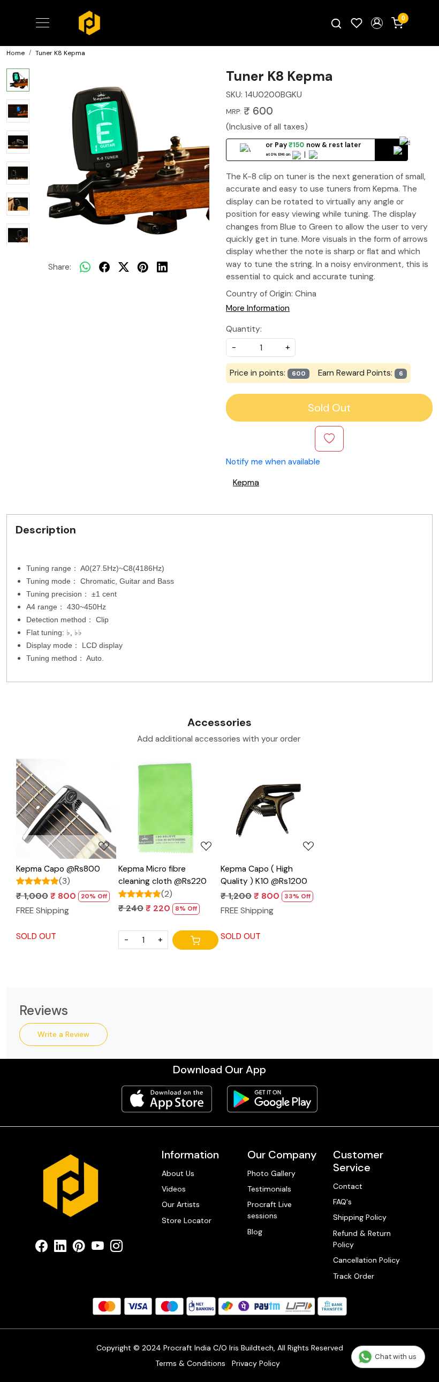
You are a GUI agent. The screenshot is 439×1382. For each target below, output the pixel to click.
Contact (347, 1186)
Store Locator (186, 1220)
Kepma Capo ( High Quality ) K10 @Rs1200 (264, 875)
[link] (336, 23)
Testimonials (269, 1189)
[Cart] (195, 940)
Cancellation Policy (366, 1260)
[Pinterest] (79, 1248)
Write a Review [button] (63, 1034)
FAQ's (342, 1202)
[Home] (89, 23)
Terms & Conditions (190, 1363)
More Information (258, 308)
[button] (377, 23)
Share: (59, 267)
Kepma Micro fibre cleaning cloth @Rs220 (162, 875)
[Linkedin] (60, 1248)
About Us (178, 1173)
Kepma (246, 482)
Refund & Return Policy (362, 1238)
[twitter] (123, 267)
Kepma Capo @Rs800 (58, 869)
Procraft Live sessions (269, 1210)
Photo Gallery (271, 1173)
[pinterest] (143, 267)
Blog (254, 1231)
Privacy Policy (256, 1363)
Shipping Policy (360, 1217)
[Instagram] (116, 1248)
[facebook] (104, 267)
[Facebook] (41, 1248)
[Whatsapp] (85, 267)
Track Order (353, 1276)
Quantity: (244, 329)
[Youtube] (97, 1248)
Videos (174, 1189)
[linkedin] (162, 267)
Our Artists (181, 1204)
